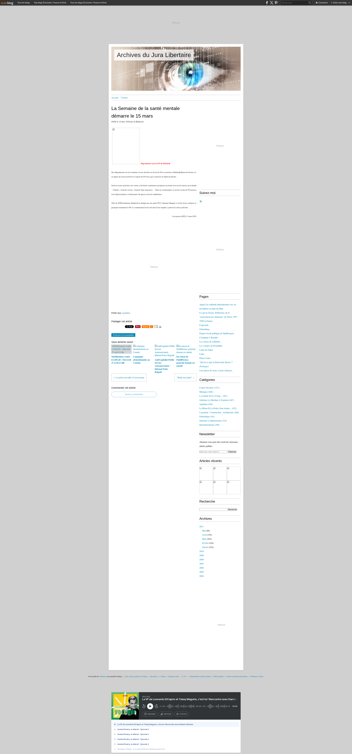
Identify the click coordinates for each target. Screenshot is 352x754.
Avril (204, 534)
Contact (124, 97)
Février (205, 542)
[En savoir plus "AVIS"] (206, 473)
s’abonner (152, 714)
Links (201, 353)
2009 (201, 555)
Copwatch (203, 325)
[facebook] (267, 2)
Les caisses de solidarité (209, 341)
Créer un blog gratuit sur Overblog (136, 676)
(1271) (209, 387)
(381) (207, 416)
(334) (213, 420)
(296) (209, 424)
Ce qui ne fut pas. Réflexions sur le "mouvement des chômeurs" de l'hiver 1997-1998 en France (218, 316)
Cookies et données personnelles (237, 676)
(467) (216, 400)
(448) (206, 404)
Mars (204, 538)
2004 (201, 575)
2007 (201, 563)
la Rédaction (103, 676)
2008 (201, 559)
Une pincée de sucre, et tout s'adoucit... (216, 370)
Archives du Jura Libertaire (154, 54)
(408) (219, 412)
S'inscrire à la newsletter (123, 335)
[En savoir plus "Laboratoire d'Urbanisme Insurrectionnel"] (206, 487)
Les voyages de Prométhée (210, 345)
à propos (183, 714)
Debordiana (204, 329)
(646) (206, 391)
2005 (201, 571)
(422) (218, 408)
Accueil (114, 97)
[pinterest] (276, 2)
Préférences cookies (256, 676)
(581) (213, 395)
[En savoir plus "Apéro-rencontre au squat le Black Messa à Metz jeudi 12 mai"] (234, 487)
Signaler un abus (174, 676)
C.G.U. (184, 676)
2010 (201, 551)
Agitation (126, 312)
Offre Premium (218, 676)
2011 (201, 526)
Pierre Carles (205, 358)
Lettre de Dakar (206, 349)
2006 (201, 567)
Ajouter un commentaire (134, 394)
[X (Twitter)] (271, 2)
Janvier (205, 547)
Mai (204, 530)
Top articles (154, 676)
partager (167, 714)
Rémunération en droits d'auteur (200, 676)
